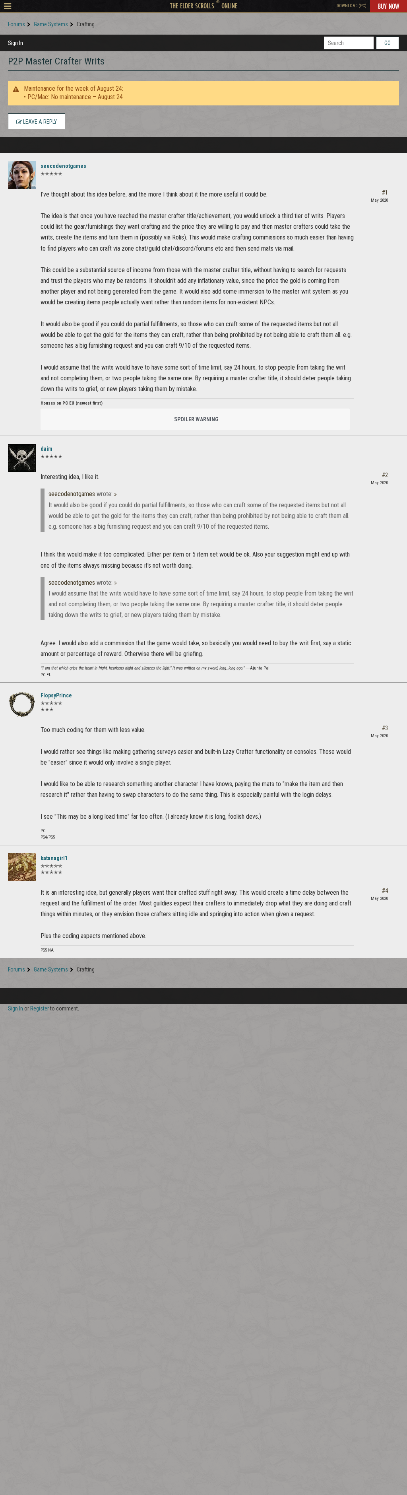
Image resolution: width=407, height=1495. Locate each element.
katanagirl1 (54, 858)
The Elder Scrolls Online (203, 5)
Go (387, 43)
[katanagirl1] (22, 867)
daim (46, 449)
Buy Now (388, 6)
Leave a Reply (39, 122)
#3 (385, 728)
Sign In (15, 43)
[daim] (22, 458)
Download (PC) (351, 6)
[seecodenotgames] (22, 175)
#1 (385, 192)
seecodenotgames (63, 166)
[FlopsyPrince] (22, 704)
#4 (385, 891)
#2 (385, 475)
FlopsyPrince (56, 695)
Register (39, 1008)
